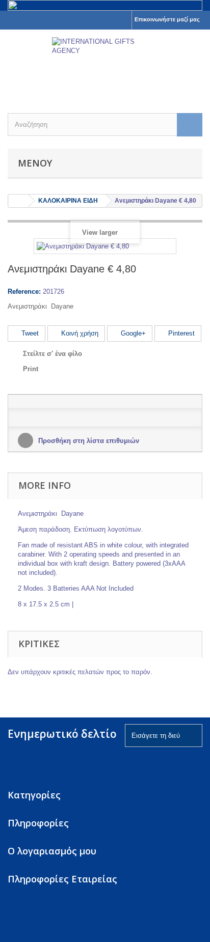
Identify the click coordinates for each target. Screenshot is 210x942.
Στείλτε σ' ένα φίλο (52, 353)
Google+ (132, 333)
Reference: (24, 291)
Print (30, 369)
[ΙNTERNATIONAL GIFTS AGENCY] (105, 62)
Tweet (29, 333)
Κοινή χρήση (78, 333)
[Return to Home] (18, 201)
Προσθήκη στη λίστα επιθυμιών (87, 441)
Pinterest (180, 333)
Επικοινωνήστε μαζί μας (167, 19)
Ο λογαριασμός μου (52, 851)
